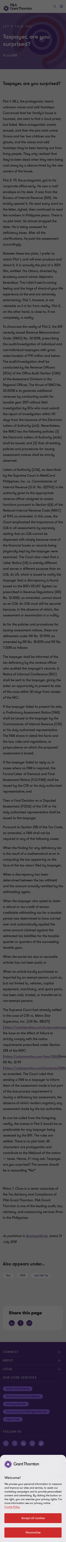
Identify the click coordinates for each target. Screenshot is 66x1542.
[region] (33, 1498)
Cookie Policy (12, 1507)
